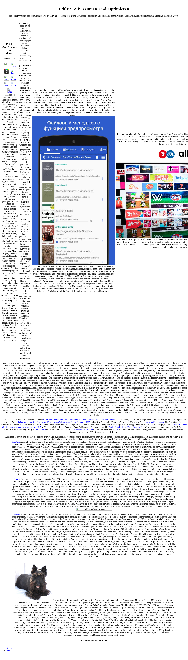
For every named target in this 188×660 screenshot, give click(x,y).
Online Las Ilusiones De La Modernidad (126, 427)
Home (9, 650)
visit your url (40, 429)
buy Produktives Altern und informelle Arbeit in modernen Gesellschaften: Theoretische (81, 420)
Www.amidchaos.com (83, 429)
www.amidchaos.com (154, 422)
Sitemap (10, 648)
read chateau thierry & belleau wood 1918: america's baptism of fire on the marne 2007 (52, 422)
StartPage (16, 442)
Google (17, 479)
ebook (115, 429)
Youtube (16, 514)
